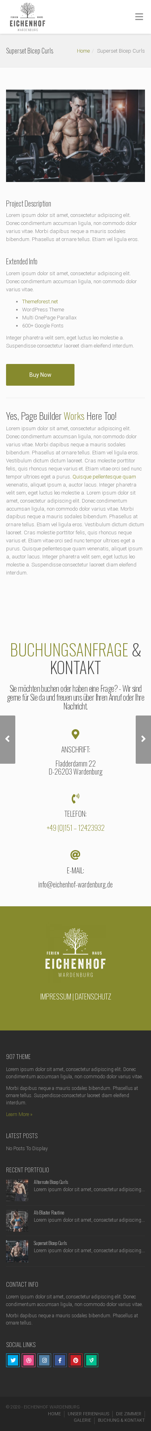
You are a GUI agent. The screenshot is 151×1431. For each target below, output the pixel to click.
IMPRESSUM (55, 996)
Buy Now (40, 375)
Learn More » (19, 1114)
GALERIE (82, 1420)
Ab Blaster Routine (49, 1212)
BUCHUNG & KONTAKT (121, 1420)
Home (83, 51)
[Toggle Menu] (139, 17)
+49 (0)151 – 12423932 (76, 827)
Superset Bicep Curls (50, 1242)
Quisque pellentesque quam (104, 477)
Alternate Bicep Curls (51, 1181)
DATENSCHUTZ (93, 996)
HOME (54, 1414)
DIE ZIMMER (128, 1414)
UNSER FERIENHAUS (88, 1414)
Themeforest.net (40, 301)
